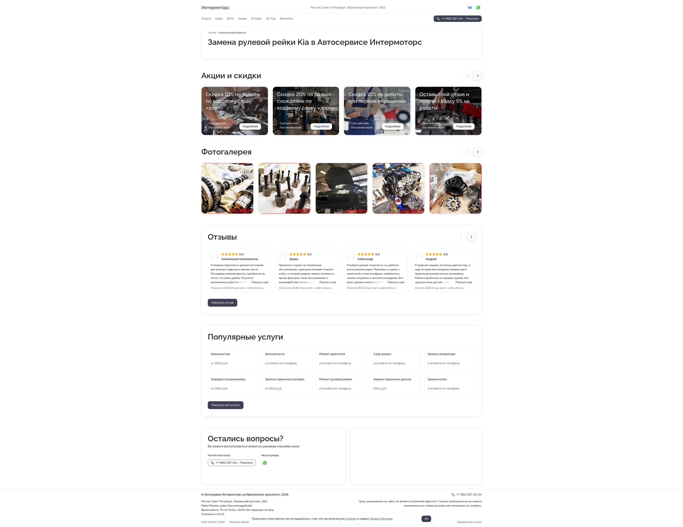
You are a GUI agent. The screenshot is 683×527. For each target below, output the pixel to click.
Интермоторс (215, 7)
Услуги (206, 18)
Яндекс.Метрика (381, 518)
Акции (242, 18)
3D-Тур (271, 18)
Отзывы (256, 18)
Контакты (286, 18)
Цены (219, 18)
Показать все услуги (225, 405)
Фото (230, 18)
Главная (212, 32)
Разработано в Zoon (469, 522)
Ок (426, 518)
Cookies (351, 518)
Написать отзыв (222, 302)
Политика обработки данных (246, 522)
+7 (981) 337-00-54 (469, 494)
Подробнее (250, 126)
